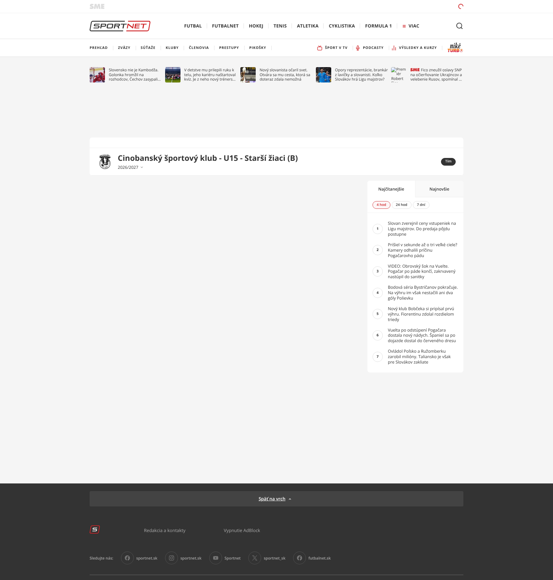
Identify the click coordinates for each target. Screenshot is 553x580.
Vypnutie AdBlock (242, 530)
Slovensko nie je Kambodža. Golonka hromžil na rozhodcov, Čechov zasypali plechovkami (133, 75)
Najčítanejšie (391, 189)
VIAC (414, 26)
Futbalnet (225, 26)
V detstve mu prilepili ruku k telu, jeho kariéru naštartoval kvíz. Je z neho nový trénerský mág (210, 75)
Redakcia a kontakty (165, 530)
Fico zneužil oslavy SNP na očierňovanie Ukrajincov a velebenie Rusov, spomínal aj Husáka (436, 75)
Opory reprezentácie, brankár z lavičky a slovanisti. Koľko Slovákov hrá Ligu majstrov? (361, 75)
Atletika (307, 26)
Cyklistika (342, 26)
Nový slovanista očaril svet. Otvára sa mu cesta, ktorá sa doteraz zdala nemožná (285, 75)
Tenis (280, 26)
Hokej (256, 26)
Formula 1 (378, 26)
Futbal (193, 26)
